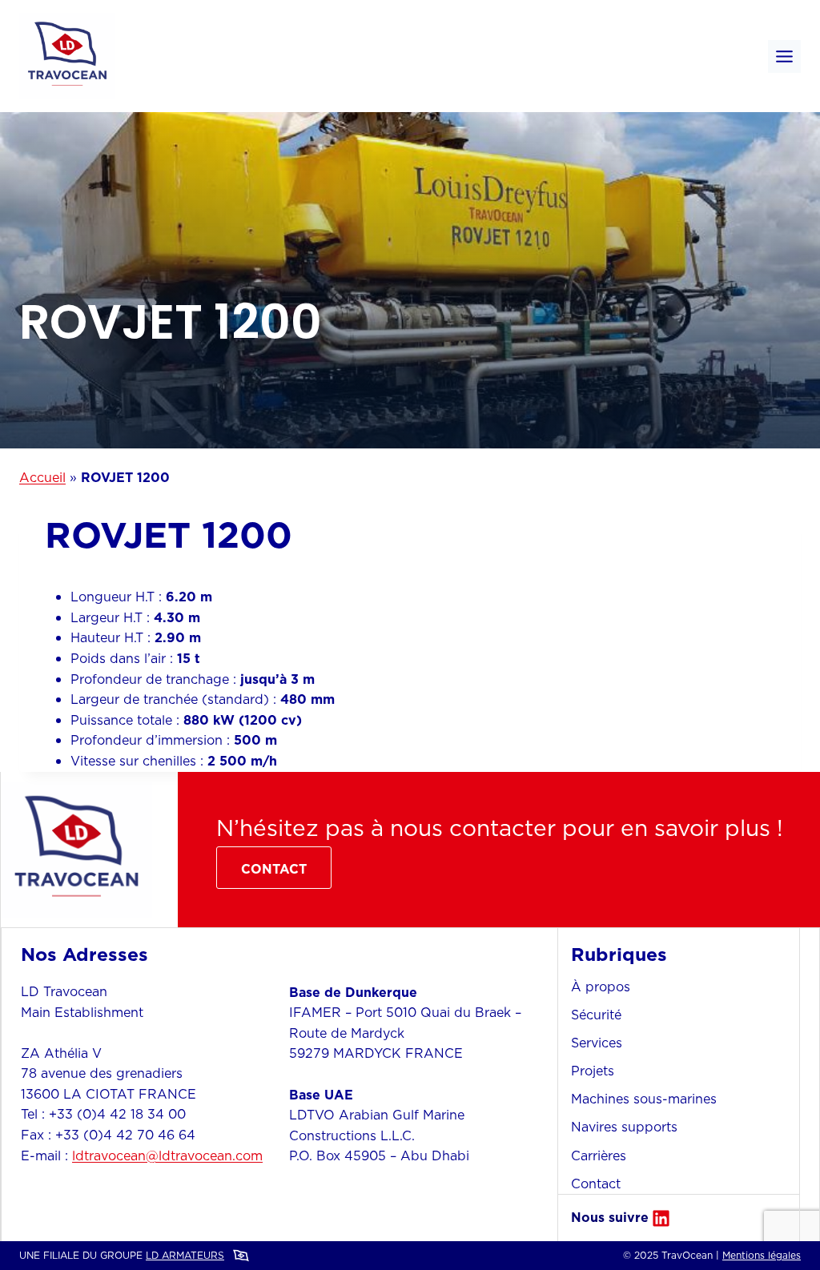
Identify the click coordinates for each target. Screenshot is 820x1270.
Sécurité (596, 1014)
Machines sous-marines (644, 1098)
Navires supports (624, 1126)
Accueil (42, 477)
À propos (600, 986)
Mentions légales (761, 1255)
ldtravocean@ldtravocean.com (167, 1155)
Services (596, 1042)
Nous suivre (610, 1217)
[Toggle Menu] (784, 56)
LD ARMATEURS (185, 1255)
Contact (596, 1183)
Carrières (598, 1155)
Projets (592, 1070)
